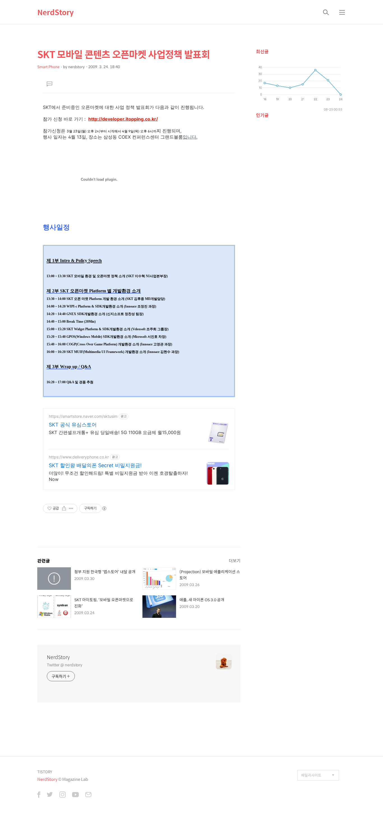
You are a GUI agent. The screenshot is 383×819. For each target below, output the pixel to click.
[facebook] (38, 795)
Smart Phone (48, 67)
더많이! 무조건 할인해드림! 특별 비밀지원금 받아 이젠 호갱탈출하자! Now (118, 476)
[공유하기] (64, 508)
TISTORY (44, 772)
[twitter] (50, 795)
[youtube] (75, 795)
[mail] (88, 795)
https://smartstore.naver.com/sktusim (83, 416)
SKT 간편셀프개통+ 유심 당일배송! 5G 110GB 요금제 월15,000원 (115, 432)
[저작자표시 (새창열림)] (104, 508)
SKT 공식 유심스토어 (73, 425)
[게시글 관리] (71, 508)
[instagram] (62, 795)
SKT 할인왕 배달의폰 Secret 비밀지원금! (95, 465)
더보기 (235, 560)
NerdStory (55, 12)
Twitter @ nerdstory (64, 664)
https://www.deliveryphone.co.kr (79, 457)
